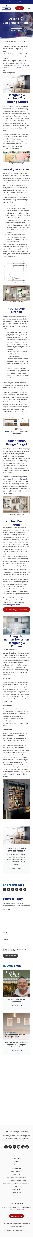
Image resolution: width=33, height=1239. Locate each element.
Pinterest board (8, 535)
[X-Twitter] (27, 1147)
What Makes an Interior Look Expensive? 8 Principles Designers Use (16, 1044)
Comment (7, 909)
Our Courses (16, 1168)
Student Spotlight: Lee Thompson (16, 1000)
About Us (16, 1174)
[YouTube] (18, 1147)
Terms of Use (16, 1193)
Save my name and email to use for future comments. (16, 950)
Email (5, 940)
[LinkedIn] (23, 1147)
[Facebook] (10, 1147)
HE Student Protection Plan (16, 1181)
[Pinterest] (14, 1147)
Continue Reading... (16, 1005)
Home (16, 1162)
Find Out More (16, 868)
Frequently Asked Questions (16, 1177)
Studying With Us (16, 1171)
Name (5, 932)
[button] (29, 8)
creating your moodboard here (14, 600)
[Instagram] (6, 1147)
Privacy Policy (16, 1189)
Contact (16, 1165)
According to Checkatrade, (16, 479)
